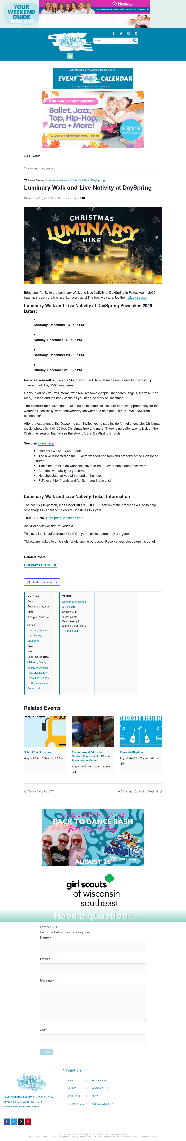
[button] (70, 56)
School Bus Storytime (37, 752)
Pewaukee (33, 678)
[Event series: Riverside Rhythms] (122, 764)
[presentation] (45, 731)
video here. (46, 443)
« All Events (32, 156)
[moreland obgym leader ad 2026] (94, 7)
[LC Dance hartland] (93, 837)
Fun (45, 667)
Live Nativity (40, 672)
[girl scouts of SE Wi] (93, 890)
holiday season (136, 297)
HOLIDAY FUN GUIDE (40, 565)
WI (38, 688)
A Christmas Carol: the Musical (138, 791)
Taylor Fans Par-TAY (40, 791)
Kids (29, 672)
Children (32, 662)
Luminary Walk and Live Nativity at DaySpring (38, 635)
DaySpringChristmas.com (64, 517)
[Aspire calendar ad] (93, 119)
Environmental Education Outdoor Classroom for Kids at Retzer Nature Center (91, 756)
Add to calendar (43, 582)
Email (45, 959)
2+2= (44, 1030)
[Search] (135, 41)
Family (31, 667)
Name (45, 937)
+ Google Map (70, 630)
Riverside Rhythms (131, 752)
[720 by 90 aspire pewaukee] (94, 20)
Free (39, 667)
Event (42, 662)
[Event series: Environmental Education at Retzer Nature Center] (74, 772)
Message (47, 980)
